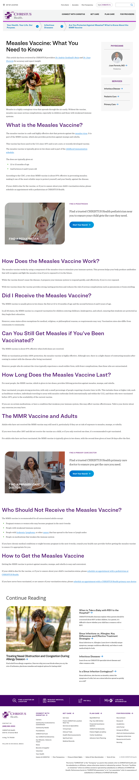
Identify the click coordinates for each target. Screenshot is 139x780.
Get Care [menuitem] (94, 14)
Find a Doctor (65, 5)
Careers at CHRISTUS (43, 757)
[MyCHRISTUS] (104, 5)
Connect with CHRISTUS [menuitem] (73, 14)
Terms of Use (111, 757)
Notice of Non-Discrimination (95, 757)
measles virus (81, 133)
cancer (46, 532)
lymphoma (30, 532)
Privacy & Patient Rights (75, 757)
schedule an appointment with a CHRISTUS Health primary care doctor (105, 581)
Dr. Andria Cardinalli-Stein (67, 57)
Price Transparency (87, 5)
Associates (75, 5)
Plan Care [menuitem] (110, 14)
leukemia (21, 532)
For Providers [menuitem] (127, 14)
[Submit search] (131, 5)
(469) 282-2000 (8, 726)
